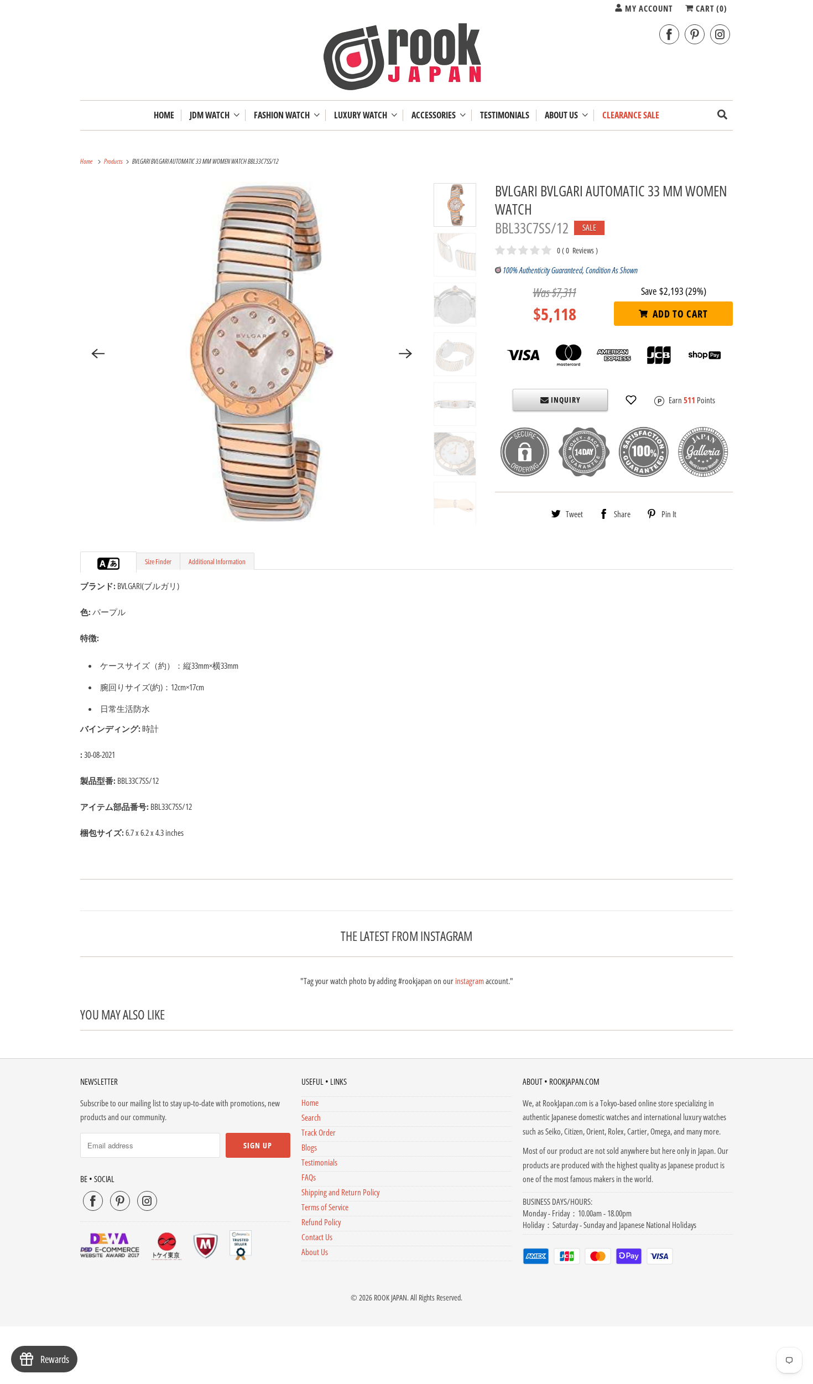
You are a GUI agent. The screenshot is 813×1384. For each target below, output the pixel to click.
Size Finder (158, 561)
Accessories (435, 115)
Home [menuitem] (164, 115)
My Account (648, 8)
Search (311, 1117)
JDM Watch (211, 115)
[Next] (406, 353)
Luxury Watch (362, 115)
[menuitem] (214, 115)
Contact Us (316, 1236)
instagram (469, 980)
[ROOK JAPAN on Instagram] (720, 34)
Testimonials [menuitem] (504, 115)
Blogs (309, 1147)
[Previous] (98, 353)
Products (114, 161)
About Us (563, 115)
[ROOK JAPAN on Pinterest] (695, 34)
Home (310, 1102)
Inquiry (565, 399)
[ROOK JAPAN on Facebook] (669, 34)
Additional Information (217, 561)
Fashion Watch (283, 115)
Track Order (318, 1132)
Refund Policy (321, 1221)
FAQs (308, 1177)
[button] (631, 399)
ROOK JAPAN (390, 1297)
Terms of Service (324, 1207)
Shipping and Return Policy (340, 1192)
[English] (102, 564)
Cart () (710, 8)
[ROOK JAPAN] (406, 59)
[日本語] (113, 564)
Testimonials (319, 1162)
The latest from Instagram (406, 936)
